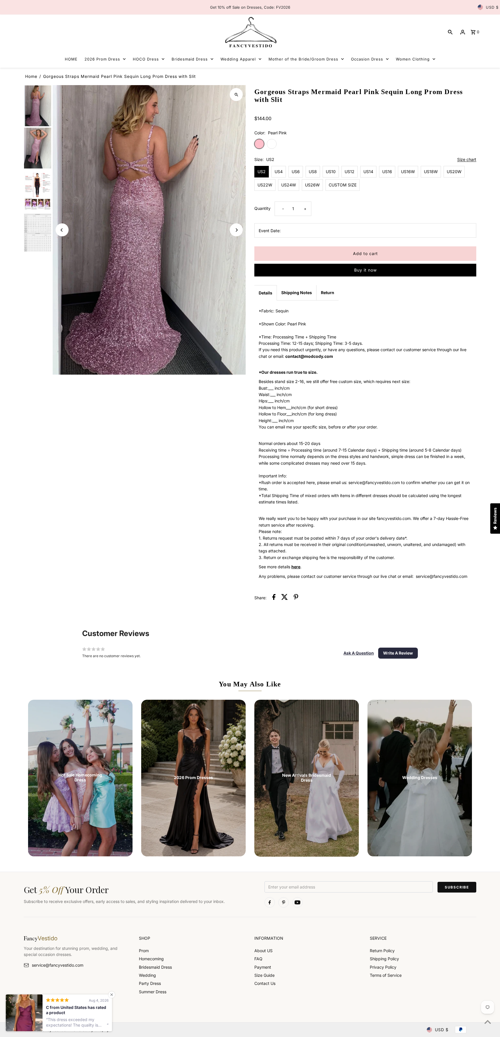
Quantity (262, 208)
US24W (288, 184)
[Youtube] (297, 902)
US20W (454, 171)
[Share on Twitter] (284, 598)
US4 (279, 171)
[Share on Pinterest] (296, 598)
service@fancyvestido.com (57, 965)
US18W (431, 171)
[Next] (236, 230)
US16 (387, 171)
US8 (313, 171)
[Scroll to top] (487, 1021)
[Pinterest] (283, 902)
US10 (331, 171)
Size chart (466, 159)
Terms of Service (386, 975)
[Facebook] (269, 902)
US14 (368, 171)
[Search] (450, 32)
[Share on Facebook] (273, 598)
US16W (408, 171)
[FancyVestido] (250, 32)
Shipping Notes (296, 292)
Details (265, 292)
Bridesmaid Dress (155, 967)
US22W (265, 184)
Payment (262, 967)
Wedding (147, 975)
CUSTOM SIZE (342, 184)
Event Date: (270, 230)
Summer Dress (152, 991)
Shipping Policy (384, 958)
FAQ (258, 958)
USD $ (492, 7)
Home (31, 76)
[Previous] (62, 230)
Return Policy (382, 950)
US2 (262, 171)
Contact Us (264, 983)
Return (327, 292)
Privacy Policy (383, 967)
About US (263, 950)
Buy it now (365, 270)
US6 (296, 171)
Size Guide (264, 975)
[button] (358, 653)
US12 (349, 171)
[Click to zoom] (236, 94)
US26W (312, 184)
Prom (144, 950)
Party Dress (150, 983)
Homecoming (151, 958)
